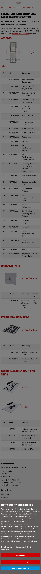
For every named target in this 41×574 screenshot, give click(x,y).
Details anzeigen (7, 547)
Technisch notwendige (20, 562)
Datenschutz (20, 547)
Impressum (5, 550)
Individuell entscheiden (20, 568)
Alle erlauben (20, 555)
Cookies (29, 547)
